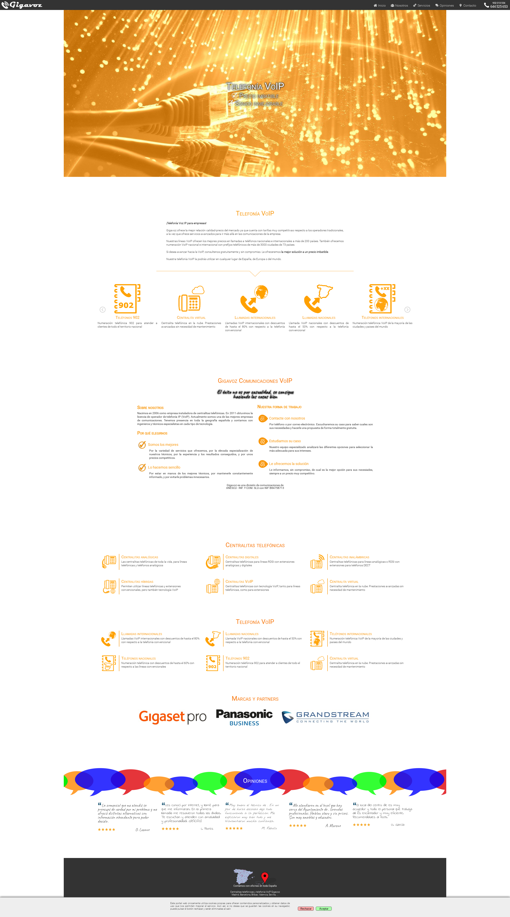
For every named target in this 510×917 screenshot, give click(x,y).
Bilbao (254, 894)
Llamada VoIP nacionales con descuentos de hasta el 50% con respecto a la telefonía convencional (255, 323)
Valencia (263, 894)
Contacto (469, 5)
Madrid (235, 894)
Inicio (381, 5)
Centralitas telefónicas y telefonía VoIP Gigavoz (255, 891)
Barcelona (245, 894)
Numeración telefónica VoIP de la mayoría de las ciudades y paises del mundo (319, 321)
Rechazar (305, 908)
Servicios (423, 5)
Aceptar (323, 908)
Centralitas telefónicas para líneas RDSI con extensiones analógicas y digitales (260, 561)
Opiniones (446, 5)
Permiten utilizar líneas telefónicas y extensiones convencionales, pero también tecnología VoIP (151, 585)
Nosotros (401, 5)
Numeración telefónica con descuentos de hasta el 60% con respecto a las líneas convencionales (382, 321)
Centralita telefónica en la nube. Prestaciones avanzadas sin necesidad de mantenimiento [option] (127, 321)
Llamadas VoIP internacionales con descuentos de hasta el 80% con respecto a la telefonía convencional (191, 323)
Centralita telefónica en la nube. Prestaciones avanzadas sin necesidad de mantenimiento (367, 585)
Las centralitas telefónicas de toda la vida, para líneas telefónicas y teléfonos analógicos (154, 561)
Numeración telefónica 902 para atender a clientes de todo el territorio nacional (263, 662)
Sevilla (272, 894)
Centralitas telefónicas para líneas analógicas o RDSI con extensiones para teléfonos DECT (365, 561)
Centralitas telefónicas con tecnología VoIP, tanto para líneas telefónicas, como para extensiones (263, 585)
